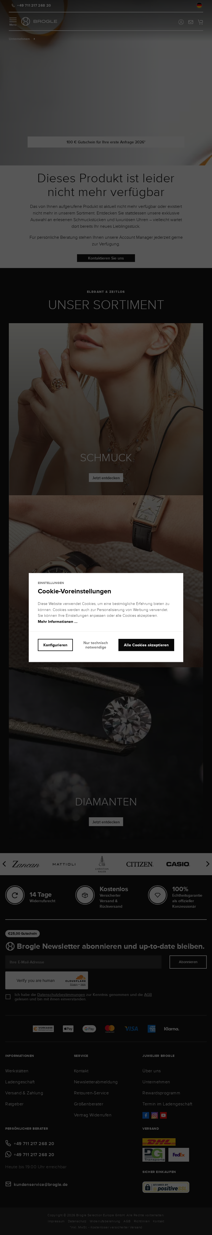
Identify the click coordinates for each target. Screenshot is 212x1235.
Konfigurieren (55, 645)
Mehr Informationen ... (58, 621)
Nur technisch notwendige (95, 645)
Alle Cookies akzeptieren (146, 645)
